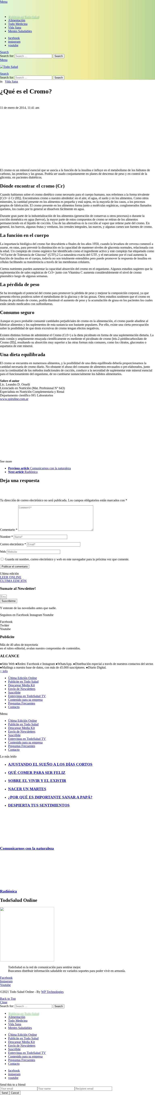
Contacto (14, 707)
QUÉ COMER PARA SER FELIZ (36, 772)
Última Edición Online (22, 678)
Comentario (8, 529)
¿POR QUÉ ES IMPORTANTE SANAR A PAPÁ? (50, 797)
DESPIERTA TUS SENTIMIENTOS (39, 805)
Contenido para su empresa (25, 699)
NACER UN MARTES (27, 789)
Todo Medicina (17, 24)
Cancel (15, 1092)
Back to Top (8, 998)
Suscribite (14, 692)
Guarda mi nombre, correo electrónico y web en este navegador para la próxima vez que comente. (67, 559)
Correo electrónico (13, 544)
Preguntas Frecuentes (21, 703)
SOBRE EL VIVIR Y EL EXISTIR (37, 781)
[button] (77, 714)
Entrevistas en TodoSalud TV (27, 696)
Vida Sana (14, 27)
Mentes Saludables (20, 31)
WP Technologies (52, 991)
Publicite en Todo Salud (23, 16)
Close (3, 1002)
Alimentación (16, 20)
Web (3, 551)
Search (58, 56)
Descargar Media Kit (21, 685)
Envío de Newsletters (21, 689)
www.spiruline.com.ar (14, 399)
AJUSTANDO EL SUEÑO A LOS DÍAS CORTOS (50, 764)
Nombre (6, 536)
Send (5, 1092)
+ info (4, 671)
